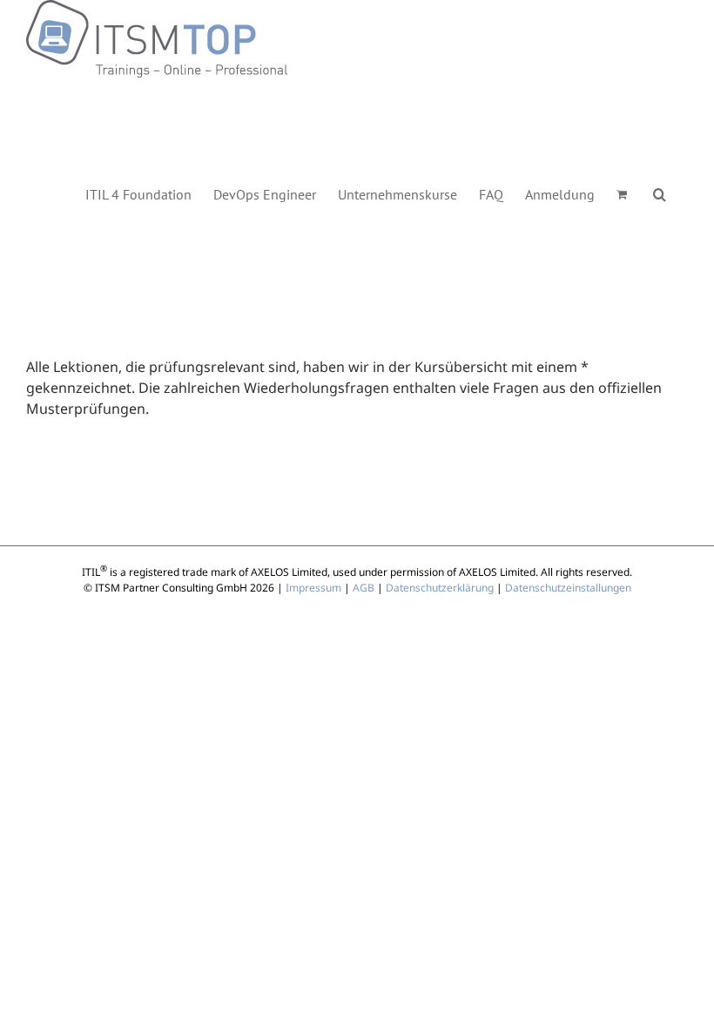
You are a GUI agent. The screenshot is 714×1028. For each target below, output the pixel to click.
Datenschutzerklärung (440, 587)
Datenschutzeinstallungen (568, 587)
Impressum (313, 587)
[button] (659, 193)
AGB (363, 587)
